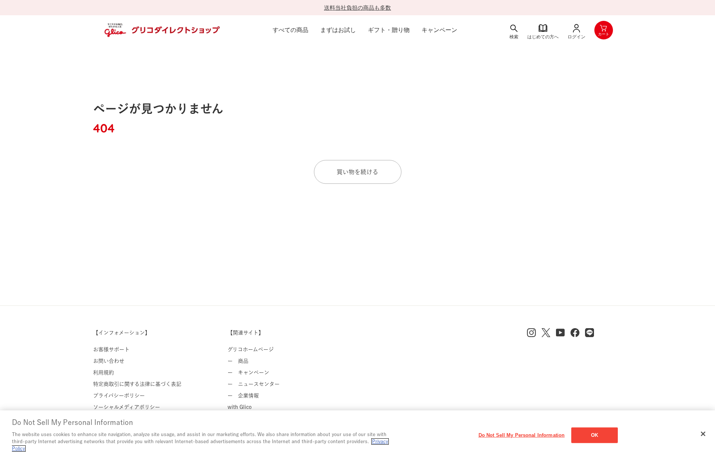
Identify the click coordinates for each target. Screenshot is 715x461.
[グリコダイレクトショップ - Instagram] (531, 332)
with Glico (240, 407)
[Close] (703, 434)
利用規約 (103, 372)
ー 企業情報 (243, 395)
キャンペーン (439, 30)
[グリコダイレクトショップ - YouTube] (560, 332)
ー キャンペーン (248, 372)
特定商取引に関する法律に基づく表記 (137, 384)
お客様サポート (111, 349)
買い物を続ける (357, 172)
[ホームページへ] (161, 30)
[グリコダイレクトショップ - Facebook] (575, 332)
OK (594, 435)
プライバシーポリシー (119, 395)
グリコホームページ (251, 349)
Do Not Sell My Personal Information (522, 435)
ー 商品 (238, 361)
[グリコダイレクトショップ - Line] (589, 332)
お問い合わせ (108, 361)
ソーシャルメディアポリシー (126, 407)
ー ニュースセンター (254, 384)
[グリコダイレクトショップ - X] (545, 332)
